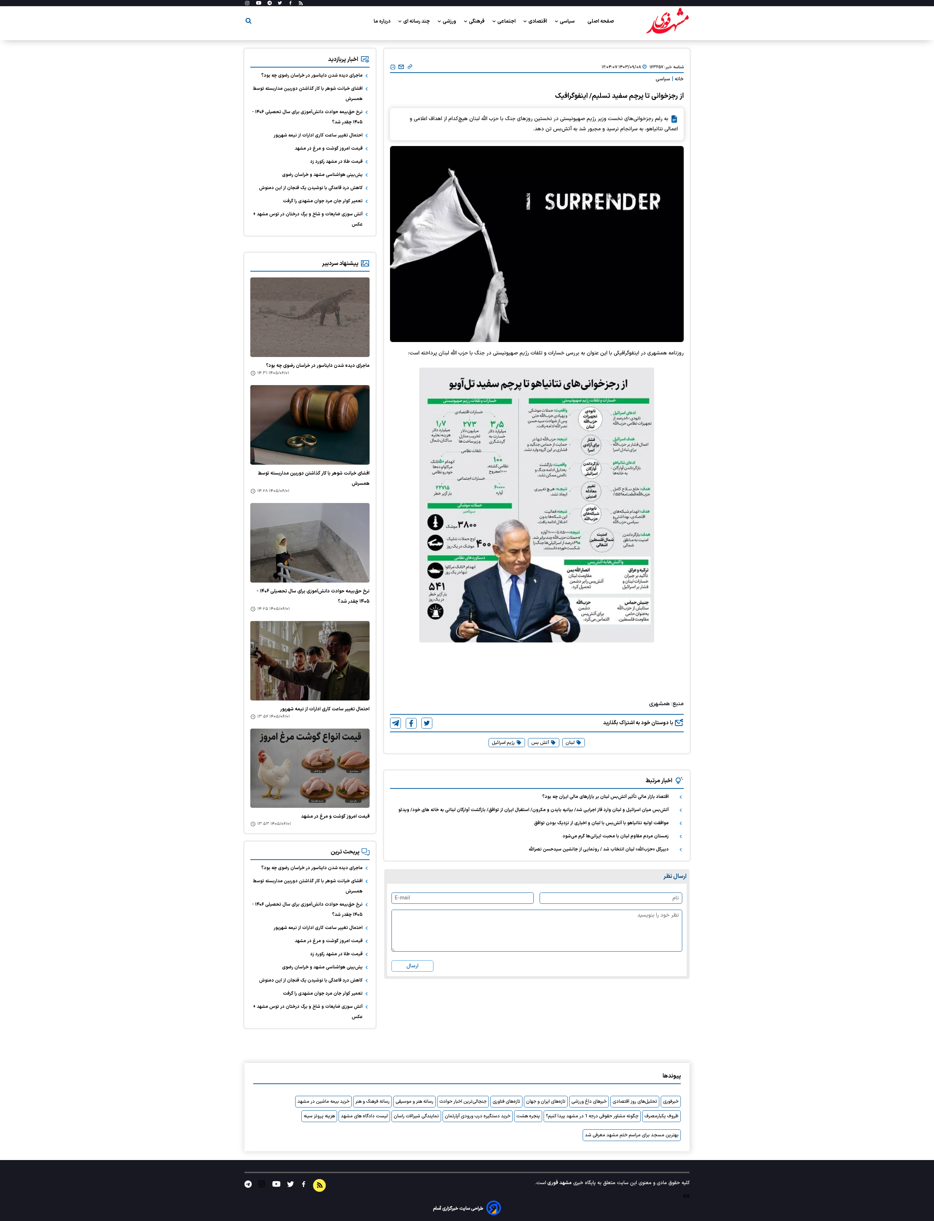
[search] (248, 22)
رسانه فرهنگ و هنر (372, 1101)
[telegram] (395, 723)
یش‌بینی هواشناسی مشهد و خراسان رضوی (322, 175)
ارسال (412, 966)
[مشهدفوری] (667, 21)
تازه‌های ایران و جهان (546, 1101)
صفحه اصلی (600, 21)
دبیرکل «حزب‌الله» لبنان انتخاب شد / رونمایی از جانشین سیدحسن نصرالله (599, 849)
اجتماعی (507, 21)
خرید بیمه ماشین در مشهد (323, 1101)
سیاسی (568, 21)
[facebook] (411, 723)
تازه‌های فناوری (506, 1101)
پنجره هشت (528, 1116)
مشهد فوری (559, 1183)
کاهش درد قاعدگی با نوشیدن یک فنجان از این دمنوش (311, 188)
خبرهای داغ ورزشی (589, 1101)
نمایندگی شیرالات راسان (416, 1116)
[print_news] (392, 67)
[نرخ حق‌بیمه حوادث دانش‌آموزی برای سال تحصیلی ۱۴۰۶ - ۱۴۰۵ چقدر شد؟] (310, 543)
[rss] (301, 3)
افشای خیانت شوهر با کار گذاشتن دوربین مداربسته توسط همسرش (308, 93)
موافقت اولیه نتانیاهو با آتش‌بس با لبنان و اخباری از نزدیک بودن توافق (601, 823)
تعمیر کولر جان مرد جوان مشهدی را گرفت (323, 201)
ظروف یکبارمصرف (661, 1116)
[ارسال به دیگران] (401, 67)
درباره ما (382, 21)
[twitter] (426, 723)
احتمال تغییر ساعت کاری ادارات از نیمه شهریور (318, 135)
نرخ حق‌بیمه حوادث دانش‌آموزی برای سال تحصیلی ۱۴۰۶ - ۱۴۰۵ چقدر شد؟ (307, 117)
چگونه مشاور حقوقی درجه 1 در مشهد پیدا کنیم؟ (592, 1116)
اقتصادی (538, 21)
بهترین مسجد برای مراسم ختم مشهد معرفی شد (632, 1135)
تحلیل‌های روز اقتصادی (635, 1101)
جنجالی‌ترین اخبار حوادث (463, 1101)
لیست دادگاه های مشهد (364, 1116)
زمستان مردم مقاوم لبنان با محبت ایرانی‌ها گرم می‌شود (616, 836)
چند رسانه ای (417, 21)
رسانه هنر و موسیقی (414, 1101)
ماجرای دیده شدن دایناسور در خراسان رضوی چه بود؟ (312, 75)
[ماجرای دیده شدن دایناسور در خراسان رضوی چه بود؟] (310, 317)
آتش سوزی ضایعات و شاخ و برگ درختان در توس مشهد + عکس (308, 219)
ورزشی (450, 21)
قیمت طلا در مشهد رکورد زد (336, 161)
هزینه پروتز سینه (319, 1116)
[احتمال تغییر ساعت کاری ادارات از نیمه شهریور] (310, 660)
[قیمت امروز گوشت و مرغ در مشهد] (310, 768)
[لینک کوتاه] (410, 67)
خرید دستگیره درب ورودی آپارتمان (477, 1116)
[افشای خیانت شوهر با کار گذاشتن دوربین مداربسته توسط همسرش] (310, 425)
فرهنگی (477, 21)
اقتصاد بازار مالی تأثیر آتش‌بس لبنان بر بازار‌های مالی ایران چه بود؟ (605, 797)
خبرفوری (671, 1101)
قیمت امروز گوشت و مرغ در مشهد (329, 148)
